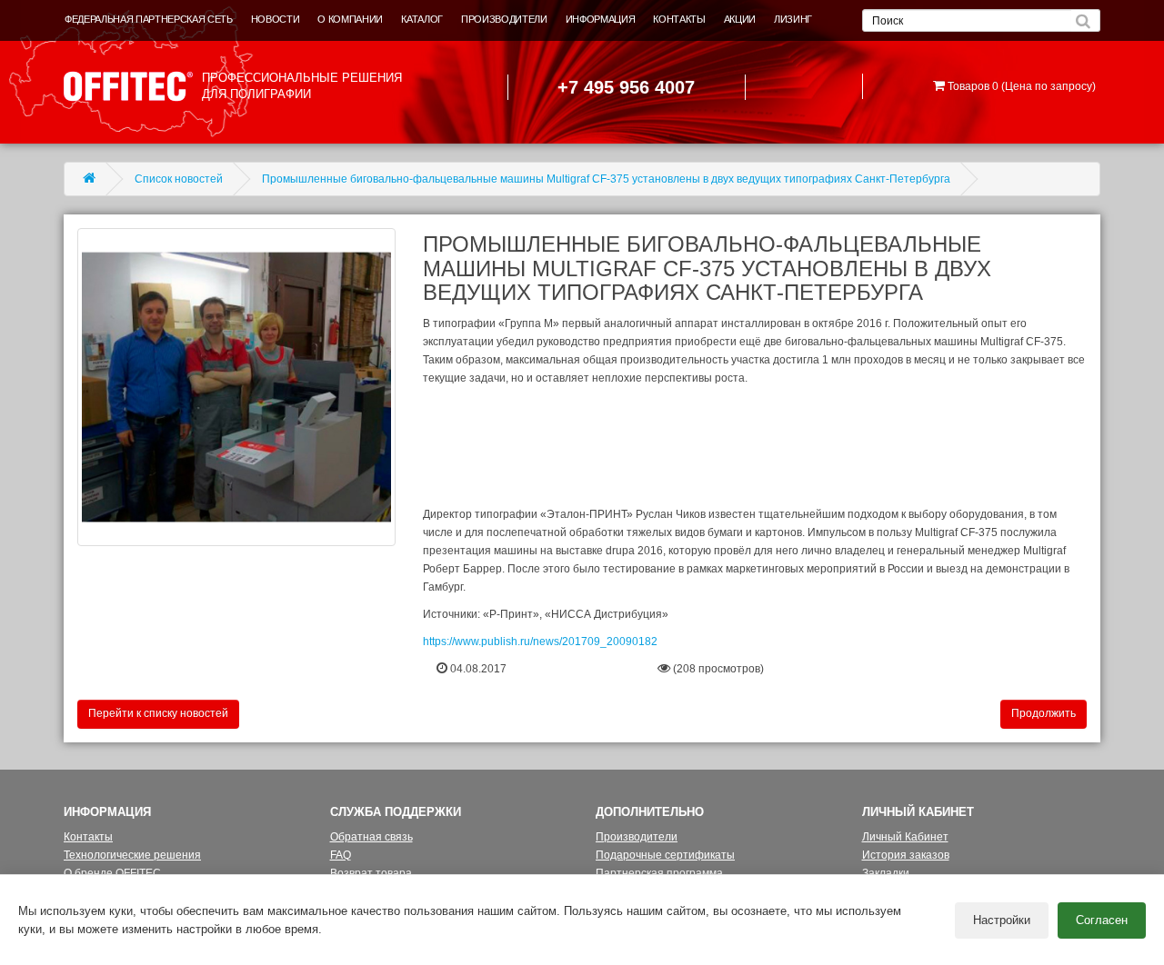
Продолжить (1043, 713)
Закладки (885, 873)
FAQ (340, 855)
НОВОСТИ (275, 19)
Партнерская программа (659, 873)
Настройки (1001, 920)
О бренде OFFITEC (112, 873)
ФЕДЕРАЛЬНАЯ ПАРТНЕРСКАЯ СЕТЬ (149, 19)
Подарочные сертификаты (665, 855)
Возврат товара (371, 873)
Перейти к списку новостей (158, 713)
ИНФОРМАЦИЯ (601, 19)
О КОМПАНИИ (350, 19)
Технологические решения (132, 855)
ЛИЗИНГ (793, 19)
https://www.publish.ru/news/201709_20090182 (540, 641)
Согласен (1102, 920)
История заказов (905, 855)
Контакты (88, 837)
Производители (636, 837)
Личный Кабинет (905, 837)
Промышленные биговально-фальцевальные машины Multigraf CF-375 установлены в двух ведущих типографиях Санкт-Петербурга (606, 179)
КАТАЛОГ (422, 19)
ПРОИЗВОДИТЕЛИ (504, 19)
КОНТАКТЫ (679, 19)
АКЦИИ (740, 19)
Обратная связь (371, 837)
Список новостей (179, 179)
